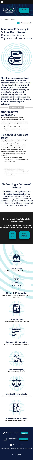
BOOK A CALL (24, 10)
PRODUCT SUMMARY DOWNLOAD (24, 235)
